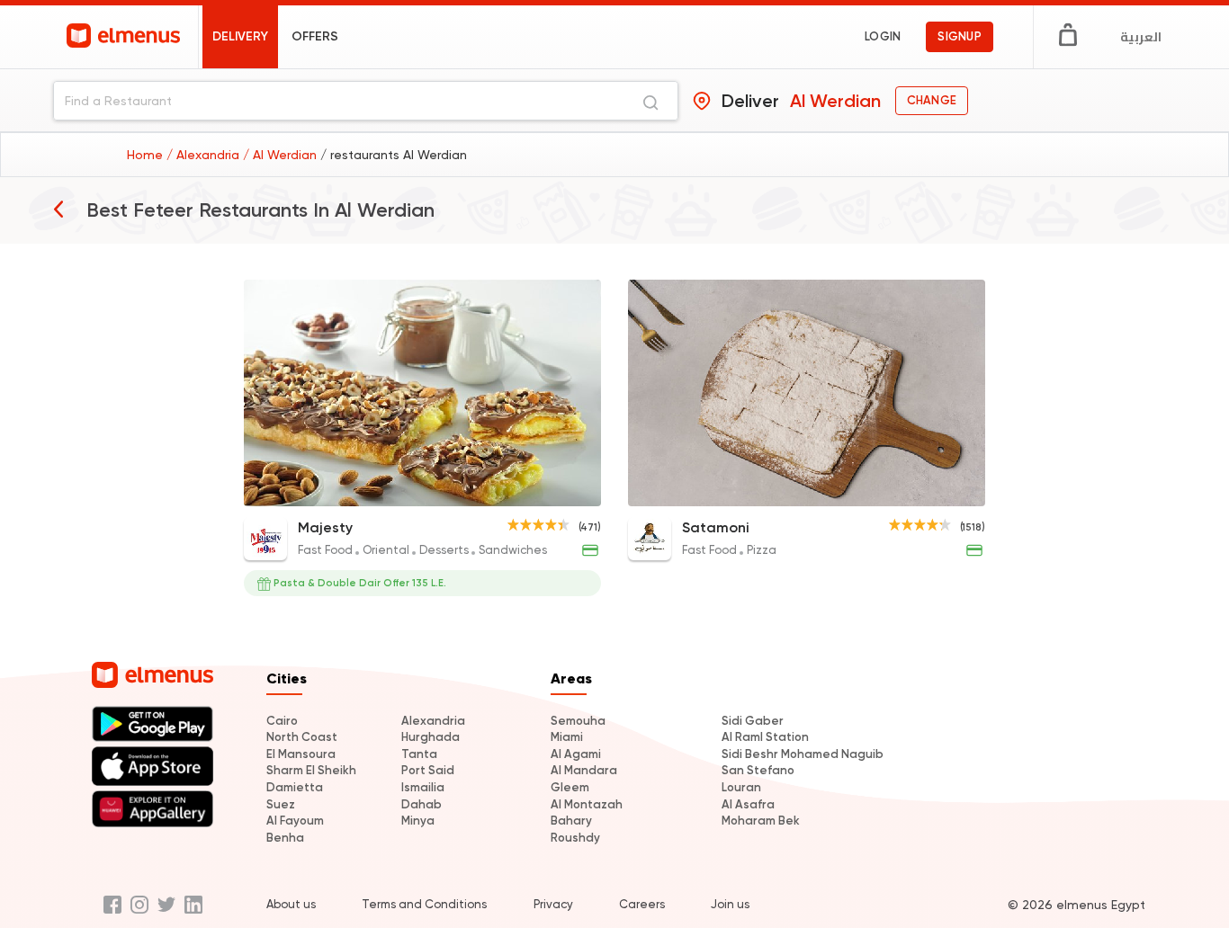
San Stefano (758, 770)
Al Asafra (748, 804)
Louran (741, 787)
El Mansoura (301, 754)
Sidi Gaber (753, 720)
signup (959, 36)
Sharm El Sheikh (311, 770)
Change (931, 100)
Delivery (240, 36)
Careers (642, 904)
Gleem (570, 787)
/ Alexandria (204, 154)
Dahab (421, 804)
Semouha (578, 720)
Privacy (553, 904)
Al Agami (576, 754)
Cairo (282, 720)
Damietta (294, 787)
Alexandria (433, 720)
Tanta (419, 754)
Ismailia (422, 787)
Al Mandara (584, 770)
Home (146, 154)
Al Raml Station (765, 737)
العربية (1141, 37)
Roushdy (575, 837)
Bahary (571, 820)
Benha (285, 837)
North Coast (301, 737)
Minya (418, 820)
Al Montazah (587, 804)
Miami (567, 737)
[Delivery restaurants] (58, 209)
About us (291, 904)
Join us (730, 904)
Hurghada (430, 737)
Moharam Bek (761, 820)
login (883, 36)
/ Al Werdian (281, 154)
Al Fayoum (295, 820)
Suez (280, 804)
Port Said (427, 770)
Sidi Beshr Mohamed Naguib (803, 754)
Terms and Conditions (424, 904)
